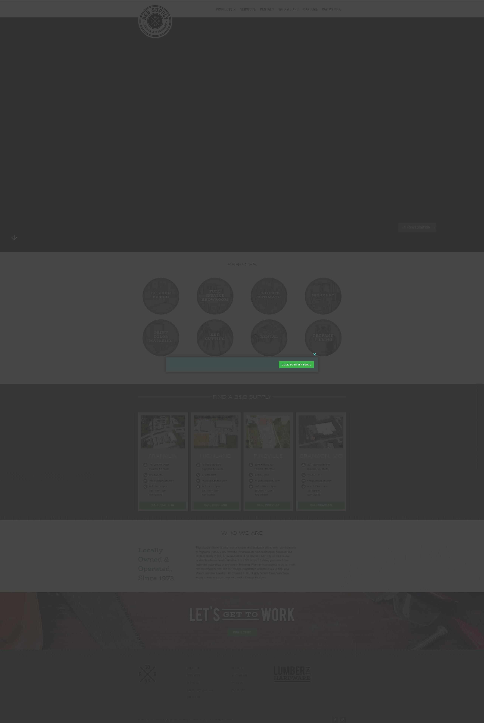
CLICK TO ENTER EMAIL (296, 364)
